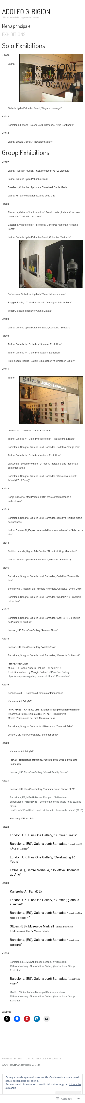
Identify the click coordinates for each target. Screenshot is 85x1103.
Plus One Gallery (60, 672)
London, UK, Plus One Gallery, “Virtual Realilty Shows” (39, 772)
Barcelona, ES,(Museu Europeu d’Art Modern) (38, 797)
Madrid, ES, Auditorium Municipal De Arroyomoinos (37, 992)
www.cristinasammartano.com (21, 1065)
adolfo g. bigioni (27, 11)
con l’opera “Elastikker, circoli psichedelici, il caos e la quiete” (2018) (46, 810)
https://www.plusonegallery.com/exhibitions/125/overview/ (38, 676)
